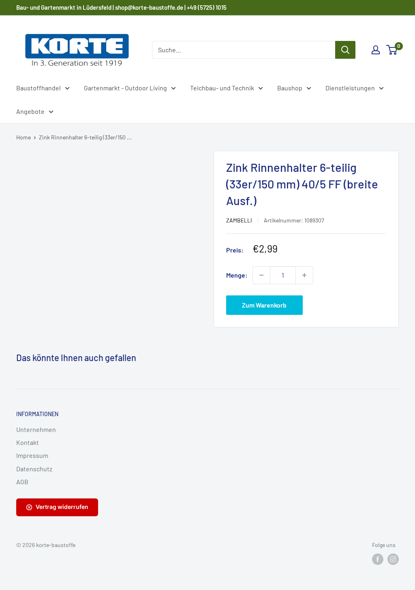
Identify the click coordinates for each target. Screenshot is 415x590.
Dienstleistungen (350, 88)
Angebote (30, 111)
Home (23, 137)
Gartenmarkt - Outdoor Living (125, 88)
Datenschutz (34, 468)
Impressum (32, 455)
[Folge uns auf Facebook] (377, 559)
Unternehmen (36, 429)
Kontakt (27, 442)
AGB (22, 481)
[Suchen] (345, 50)
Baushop (289, 88)
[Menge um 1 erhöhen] (304, 275)
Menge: (237, 275)
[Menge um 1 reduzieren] (261, 275)
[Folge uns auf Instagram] (393, 559)
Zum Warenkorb (264, 305)
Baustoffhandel (38, 88)
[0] (392, 50)
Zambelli (239, 220)
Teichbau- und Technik (222, 88)
